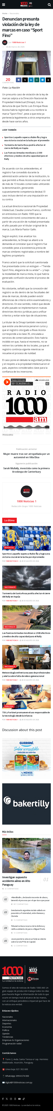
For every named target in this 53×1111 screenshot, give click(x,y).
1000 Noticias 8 (12, 561)
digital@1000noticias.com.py (18, 1082)
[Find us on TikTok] (24, 1099)
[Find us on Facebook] (3, 1099)
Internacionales (9, 1020)
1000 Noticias (14, 1105)
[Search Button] (49, 4)
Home (4, 13)
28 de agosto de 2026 (30, 561)
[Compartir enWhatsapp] (36, 80)
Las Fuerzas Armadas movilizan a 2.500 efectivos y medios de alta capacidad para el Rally (26, 155)
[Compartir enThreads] (48, 80)
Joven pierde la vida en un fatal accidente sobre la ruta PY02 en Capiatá (28, 940)
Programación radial (11, 1043)
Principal (9, 706)
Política (5, 1030)
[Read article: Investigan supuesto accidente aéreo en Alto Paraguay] (26, 855)
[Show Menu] (3, 4)
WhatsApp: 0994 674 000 (17, 1075)
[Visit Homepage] (26, 4)
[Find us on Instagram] (11, 1099)
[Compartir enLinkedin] (31, 80)
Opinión (6, 1033)
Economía (7, 1026)
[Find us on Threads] (15, 1099)
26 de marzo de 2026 (15, 46)
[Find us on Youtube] (19, 1099)
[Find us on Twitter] (7, 1099)
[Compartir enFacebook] (18, 80)
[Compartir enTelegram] (42, 80)
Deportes (9, 547)
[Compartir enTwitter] (25, 80)
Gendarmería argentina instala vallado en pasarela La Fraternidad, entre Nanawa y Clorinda (28, 913)
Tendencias (7, 1036)
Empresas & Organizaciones (15, 1040)
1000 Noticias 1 (19, 42)
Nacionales (14, 13)
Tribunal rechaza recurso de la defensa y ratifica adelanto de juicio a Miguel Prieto (28, 927)
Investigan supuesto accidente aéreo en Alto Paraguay (16, 880)
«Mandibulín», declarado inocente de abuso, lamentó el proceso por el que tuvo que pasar (30, 899)
